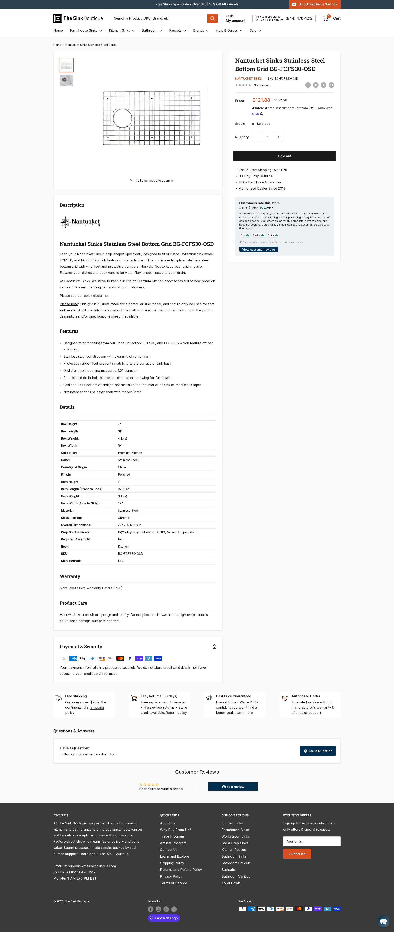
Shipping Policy (172, 863)
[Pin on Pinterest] (316, 85)
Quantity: (242, 137)
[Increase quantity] (278, 137)
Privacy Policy (171, 876)
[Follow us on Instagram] (158, 909)
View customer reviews (259, 249)
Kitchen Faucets (234, 850)
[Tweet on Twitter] (323, 85)
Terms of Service (173, 883)
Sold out (284, 156)
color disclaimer (96, 295)
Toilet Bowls (231, 883)
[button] (383, 921)
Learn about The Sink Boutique (103, 854)
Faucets (175, 30)
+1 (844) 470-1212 (80, 872)
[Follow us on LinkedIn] (174, 909)
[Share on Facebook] (308, 85)
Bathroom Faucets (236, 863)
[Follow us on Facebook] (150, 909)
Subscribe (297, 854)
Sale (253, 30)
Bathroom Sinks (234, 856)
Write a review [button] (233, 787)
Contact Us (169, 850)
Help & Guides (227, 30)
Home (58, 30)
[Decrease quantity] (256, 137)
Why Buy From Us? (175, 830)
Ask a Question (320, 751)
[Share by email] (331, 85)
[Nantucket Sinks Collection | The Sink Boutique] (80, 216)
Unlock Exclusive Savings (318, 4)
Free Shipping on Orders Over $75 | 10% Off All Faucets (197, 4)
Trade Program (172, 836)
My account (235, 20)
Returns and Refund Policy (181, 870)
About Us (167, 823)
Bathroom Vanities (236, 876)
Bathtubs (229, 870)
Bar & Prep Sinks (235, 843)
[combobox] (159, 18)
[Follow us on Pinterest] (166, 909)
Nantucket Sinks (248, 79)
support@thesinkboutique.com (92, 866)
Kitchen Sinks (119, 30)
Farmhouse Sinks (83, 30)
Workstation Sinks (236, 836)
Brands (198, 30)
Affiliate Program (173, 843)
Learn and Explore (174, 856)
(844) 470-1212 (299, 18)
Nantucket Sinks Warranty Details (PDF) (91, 588)
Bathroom (149, 30)
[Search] (212, 18)
